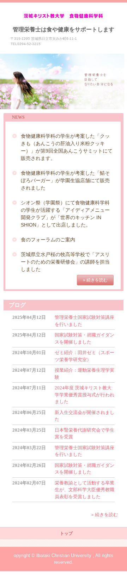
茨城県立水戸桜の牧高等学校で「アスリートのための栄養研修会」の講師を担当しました (65, 262)
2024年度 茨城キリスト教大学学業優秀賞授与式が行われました (84, 394)
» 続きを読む (95, 280)
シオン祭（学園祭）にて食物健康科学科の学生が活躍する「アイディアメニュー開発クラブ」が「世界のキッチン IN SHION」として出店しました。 (65, 214)
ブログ (17, 305)
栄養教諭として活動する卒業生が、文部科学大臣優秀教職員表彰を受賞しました (84, 489)
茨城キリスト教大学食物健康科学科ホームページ (63, 16)
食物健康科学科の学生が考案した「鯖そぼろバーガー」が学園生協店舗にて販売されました (65, 180)
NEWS (18, 117)
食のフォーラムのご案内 (48, 239)
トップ (66, 533)
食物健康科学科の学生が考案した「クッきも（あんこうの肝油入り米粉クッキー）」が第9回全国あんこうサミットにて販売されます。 (67, 147)
